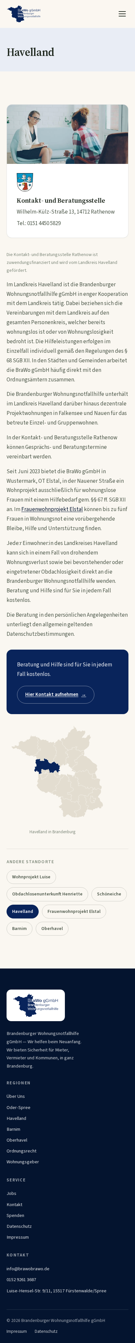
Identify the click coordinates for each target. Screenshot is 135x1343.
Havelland (16, 1118)
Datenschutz (19, 1226)
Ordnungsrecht (21, 1151)
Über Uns (16, 1096)
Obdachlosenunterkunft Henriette (47, 894)
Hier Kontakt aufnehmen (55, 694)
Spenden (15, 1215)
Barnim (19, 928)
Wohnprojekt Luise (31, 877)
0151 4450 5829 (44, 223)
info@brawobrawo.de (28, 1268)
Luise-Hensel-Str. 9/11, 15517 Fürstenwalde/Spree (56, 1290)
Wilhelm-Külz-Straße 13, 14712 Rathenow (66, 212)
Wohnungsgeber (23, 1161)
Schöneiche (109, 894)
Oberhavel (52, 928)
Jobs (11, 1193)
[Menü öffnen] (122, 14)
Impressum (18, 1237)
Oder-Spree (18, 1107)
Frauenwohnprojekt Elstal (52, 509)
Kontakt (14, 1204)
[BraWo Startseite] (24, 14)
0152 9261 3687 (21, 1279)
